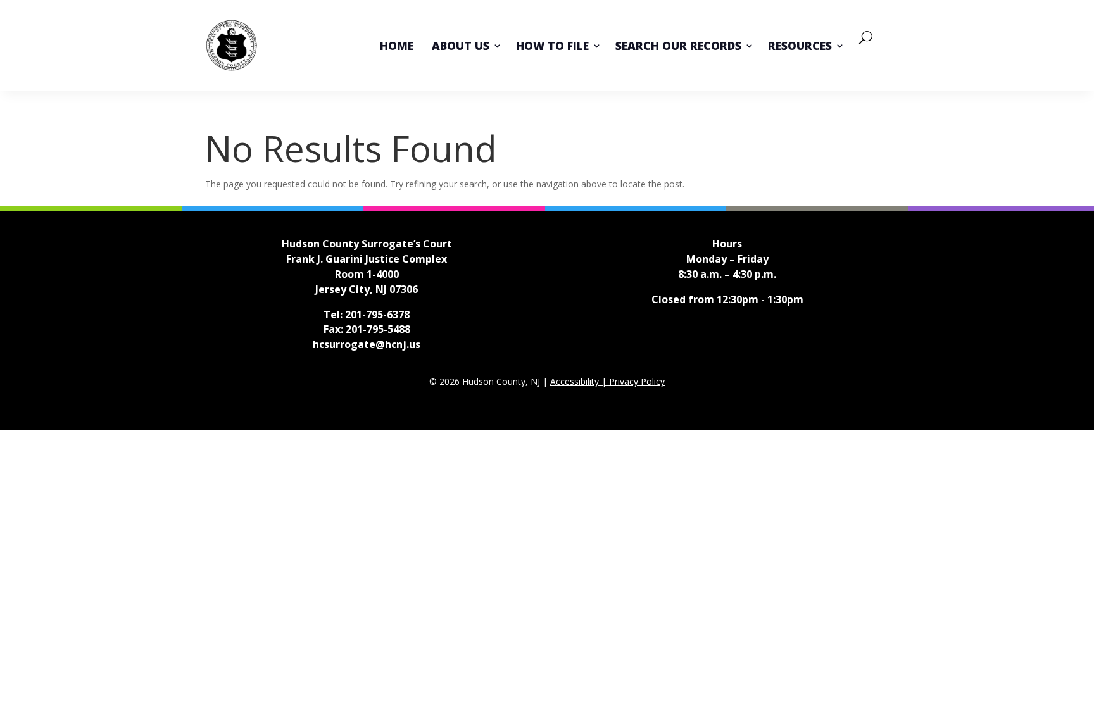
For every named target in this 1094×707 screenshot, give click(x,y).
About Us (460, 45)
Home (396, 45)
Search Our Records (678, 45)
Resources (800, 45)
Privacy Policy (637, 381)
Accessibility (575, 381)
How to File (552, 45)
